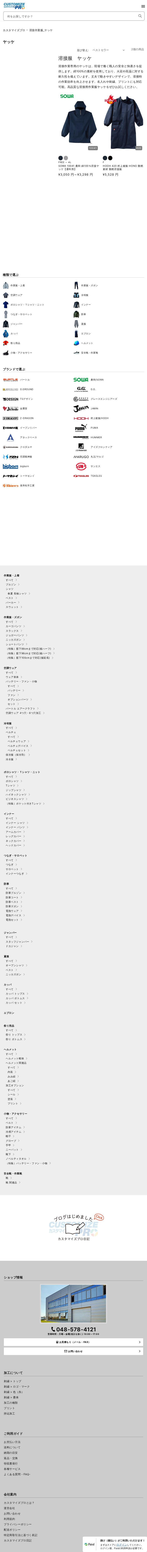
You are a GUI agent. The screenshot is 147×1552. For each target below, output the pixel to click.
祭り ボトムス (14, 1039)
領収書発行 (11, 1463)
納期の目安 (11, 1452)
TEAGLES (96, 475)
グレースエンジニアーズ (104, 398)
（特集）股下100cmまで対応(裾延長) (28, 657)
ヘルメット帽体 (15, 1058)
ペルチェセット (17, 750)
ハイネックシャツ (16, 794)
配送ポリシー (12, 1529)
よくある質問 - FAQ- (17, 1474)
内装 (10, 1071)
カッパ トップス (15, 993)
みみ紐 (12, 1076)
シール (12, 1094)
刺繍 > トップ (12, 1381)
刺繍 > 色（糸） (14, 1391)
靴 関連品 (11, 1182)
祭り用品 (15, 343)
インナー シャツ (15, 822)
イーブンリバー (28, 427)
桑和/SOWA (97, 379)
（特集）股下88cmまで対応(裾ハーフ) (28, 648)
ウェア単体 (12, 676)
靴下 (8, 1154)
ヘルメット (87, 343)
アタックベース (28, 437)
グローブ (11, 1140)
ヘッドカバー (13, 845)
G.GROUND (26, 389)
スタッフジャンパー (17, 941)
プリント (13, 1103)
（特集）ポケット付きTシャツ (23, 803)
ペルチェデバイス (18, 745)
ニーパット (12, 1149)
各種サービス (12, 1468)
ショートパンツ (15, 644)
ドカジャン (12, 946)
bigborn (24, 466)
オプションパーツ (18, 699)
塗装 (10, 1099)
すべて (10, 580)
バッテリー (14, 690)
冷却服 (84, 295)
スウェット (12, 606)
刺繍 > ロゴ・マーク (17, 1386)
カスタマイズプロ (14, 30)
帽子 (8, 1136)
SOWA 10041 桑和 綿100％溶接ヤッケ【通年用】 (78, 167)
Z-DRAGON (27, 418)
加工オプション (15, 1085)
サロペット (12, 869)
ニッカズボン (13, 639)
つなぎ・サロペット (21, 314)
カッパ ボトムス (15, 998)
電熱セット (12, 919)
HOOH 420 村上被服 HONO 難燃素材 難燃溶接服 (123, 167)
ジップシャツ (13, 790)
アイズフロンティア (101, 447)
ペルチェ (11, 732)
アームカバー (13, 831)
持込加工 (9, 1413)
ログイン (121, 1544)
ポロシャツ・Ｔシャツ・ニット (27, 304)
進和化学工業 (27, 485)
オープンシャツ (15, 965)
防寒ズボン (12, 906)
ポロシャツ (12, 781)
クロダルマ (26, 447)
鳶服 (83, 323)
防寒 (83, 314)
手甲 (8, 1145)
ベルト (10, 1122)
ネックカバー (13, 840)
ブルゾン (11, 584)
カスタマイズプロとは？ (19, 1502)
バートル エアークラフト (20, 708)
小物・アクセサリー (21, 352)
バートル (25, 379)
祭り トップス (14, 1034)
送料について (12, 1447)
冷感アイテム (13, 1131)
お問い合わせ (12, 1513)
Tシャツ (10, 785)
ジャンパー (17, 323)
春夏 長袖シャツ (17, 593)
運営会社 (9, 1508)
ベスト (10, 597)
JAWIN (94, 408)
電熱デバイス (13, 915)
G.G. (93, 389)
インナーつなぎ (15, 873)
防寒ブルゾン (13, 892)
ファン (12, 695)
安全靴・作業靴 (89, 352)
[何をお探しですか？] (140, 16)
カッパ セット (14, 1002)
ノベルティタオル (16, 1158)
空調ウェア (17, 295)
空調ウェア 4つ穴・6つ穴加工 (23, 712)
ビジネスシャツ (15, 798)
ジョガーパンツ (15, 635)
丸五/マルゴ (97, 456)
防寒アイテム (13, 1127)
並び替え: (83, 50)
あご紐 (12, 1080)
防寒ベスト (12, 901)
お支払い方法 (12, 1442)
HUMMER (96, 437)
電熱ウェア (12, 910)
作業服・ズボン (89, 285)
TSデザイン (26, 398)
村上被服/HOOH (100, 418)
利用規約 (9, 1518)
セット (12, 703)
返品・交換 (11, 1458)
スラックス (12, 630)
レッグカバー (13, 836)
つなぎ (10, 864)
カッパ (14, 333)
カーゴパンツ (13, 626)
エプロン (86, 333)
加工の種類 (11, 1402)
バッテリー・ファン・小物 (21, 681)
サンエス (95, 466)
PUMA (94, 427)
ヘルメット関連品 (16, 1062)
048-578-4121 (76, 1329)
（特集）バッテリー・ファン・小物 (26, 1163)
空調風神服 (26, 456)
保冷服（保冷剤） (16, 754)
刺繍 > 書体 (11, 1397)
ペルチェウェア (17, 741)
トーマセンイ (27, 475)
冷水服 (10, 759)
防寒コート (12, 897)
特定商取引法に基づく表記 (20, 1535)
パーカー (11, 602)
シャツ (10, 588)
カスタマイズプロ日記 (18, 1540)
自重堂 (23, 408)
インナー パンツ (15, 827)
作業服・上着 (18, 285)
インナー (86, 304)
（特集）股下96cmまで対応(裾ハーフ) (28, 653)
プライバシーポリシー (18, 1524)
